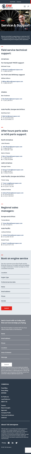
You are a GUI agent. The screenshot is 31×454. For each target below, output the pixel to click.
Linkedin (12, 443)
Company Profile (6, 412)
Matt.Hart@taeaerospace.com (11, 116)
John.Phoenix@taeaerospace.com (12, 146)
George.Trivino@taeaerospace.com (12, 170)
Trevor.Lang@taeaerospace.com (12, 183)
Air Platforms (5, 397)
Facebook (8, 443)
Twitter (16, 443)
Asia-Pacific (12, 1)
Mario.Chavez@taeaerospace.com (12, 156)
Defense (3, 393)
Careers (3, 405)
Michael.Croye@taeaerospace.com (12, 69)
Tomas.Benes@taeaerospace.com (12, 223)
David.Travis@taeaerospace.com (12, 243)
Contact (4, 417)
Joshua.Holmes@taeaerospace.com (13, 235)
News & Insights (5, 408)
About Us (4, 401)
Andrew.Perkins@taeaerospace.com (12, 193)
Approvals (4, 410)
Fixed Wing (4, 388)
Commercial (5, 384)
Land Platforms (5, 399)
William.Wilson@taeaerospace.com (12, 81)
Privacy (4, 443)
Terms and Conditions (7, 415)
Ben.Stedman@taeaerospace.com (12, 99)
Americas (19, 1)
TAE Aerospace (7, 6)
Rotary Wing (4, 390)
